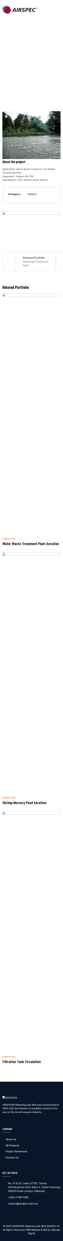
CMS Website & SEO (36, 1229)
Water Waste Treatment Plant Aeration (30, 543)
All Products (12, 1145)
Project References (16, 1151)
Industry (32, 194)
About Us (11, 1139)
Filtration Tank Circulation (21, 1061)
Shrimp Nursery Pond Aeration (24, 802)
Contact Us (12, 1157)
